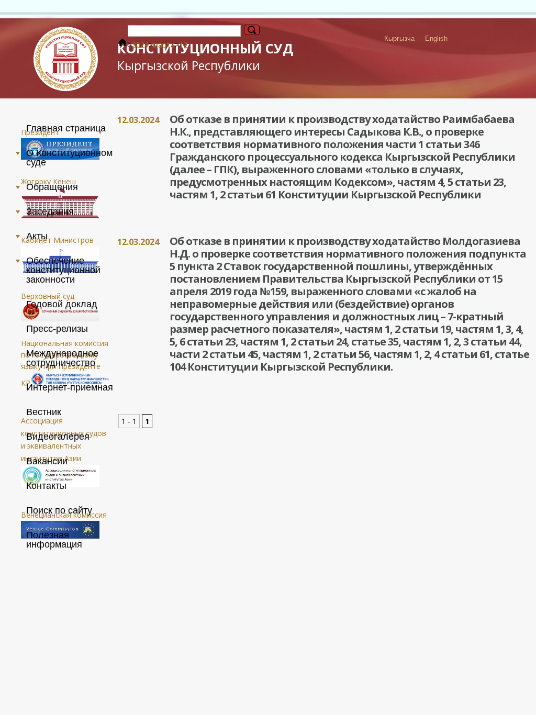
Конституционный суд (205, 56)
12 (183, 45)
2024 (140, 45)
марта (164, 45)
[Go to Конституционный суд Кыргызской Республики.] (122, 45)
